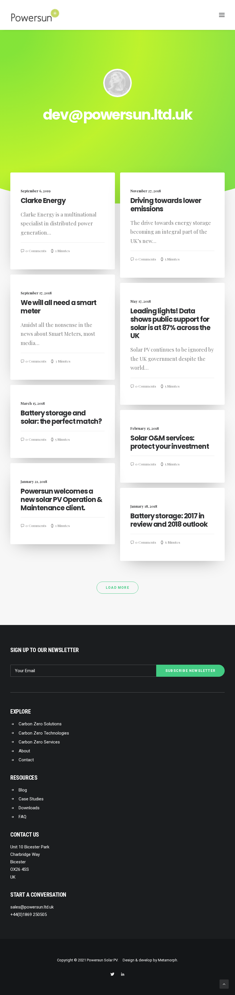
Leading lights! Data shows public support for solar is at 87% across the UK (170, 323)
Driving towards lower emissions (165, 205)
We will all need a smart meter (58, 307)
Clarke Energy (43, 200)
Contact (26, 759)
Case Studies (31, 799)
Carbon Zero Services (39, 742)
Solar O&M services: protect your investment (169, 442)
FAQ (22, 816)
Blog (23, 790)
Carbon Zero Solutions (40, 723)
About (24, 751)
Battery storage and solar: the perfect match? (61, 417)
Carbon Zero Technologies (44, 733)
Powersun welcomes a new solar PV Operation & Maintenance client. (61, 499)
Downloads (29, 807)
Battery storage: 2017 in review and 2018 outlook (168, 520)
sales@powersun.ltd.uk (32, 907)
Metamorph (167, 960)
